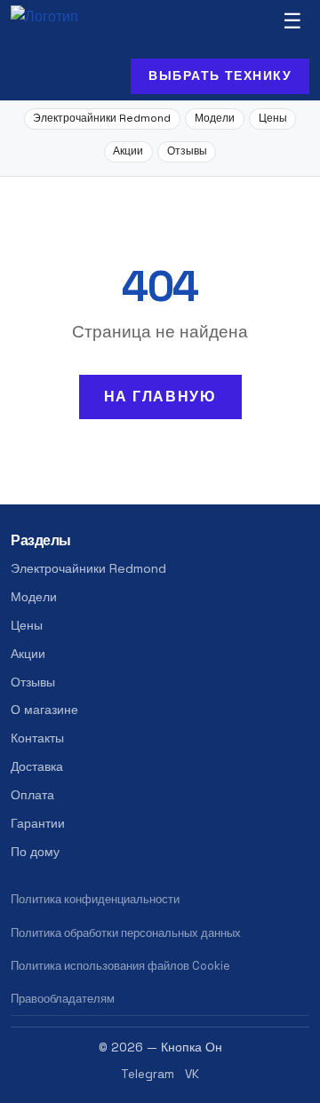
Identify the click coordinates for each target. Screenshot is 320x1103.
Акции (128, 151)
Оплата (32, 795)
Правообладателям (63, 998)
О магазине (44, 710)
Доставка (37, 766)
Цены (273, 118)
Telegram (147, 1074)
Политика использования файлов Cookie (120, 965)
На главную (160, 396)
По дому (35, 852)
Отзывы (187, 151)
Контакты (37, 738)
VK (192, 1074)
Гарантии (38, 823)
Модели (215, 118)
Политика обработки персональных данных (126, 932)
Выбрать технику (220, 75)
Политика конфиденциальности (95, 899)
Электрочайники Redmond (102, 118)
